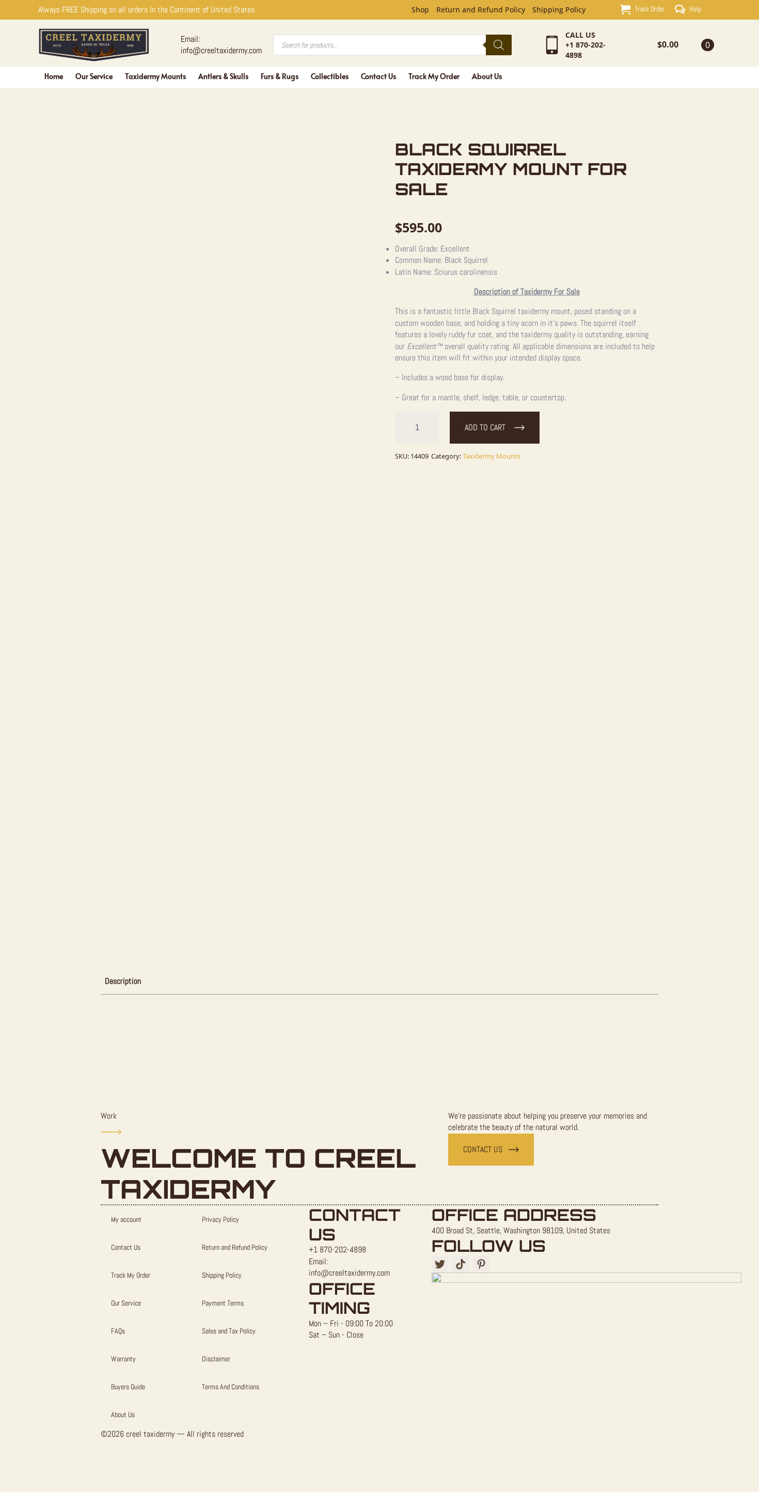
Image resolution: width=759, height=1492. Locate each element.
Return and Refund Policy (480, 9)
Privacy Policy (220, 1219)
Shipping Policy (559, 9)
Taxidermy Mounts (155, 76)
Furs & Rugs (279, 76)
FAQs (118, 1331)
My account (126, 1219)
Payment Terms (223, 1303)
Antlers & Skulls (223, 76)
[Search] (499, 45)
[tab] (123, 981)
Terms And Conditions (230, 1386)
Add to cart (485, 427)
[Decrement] (403, 427)
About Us (487, 76)
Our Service (94, 76)
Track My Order (434, 76)
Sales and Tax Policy (229, 1331)
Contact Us (378, 76)
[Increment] (430, 427)
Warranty (123, 1358)
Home (53, 76)
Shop (420, 9)
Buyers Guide (128, 1386)
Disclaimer (216, 1358)
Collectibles (330, 76)
